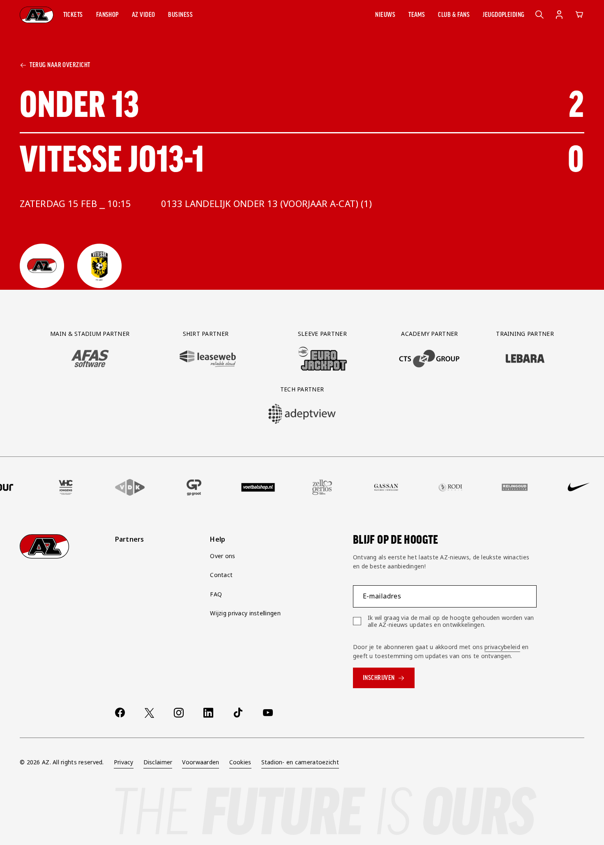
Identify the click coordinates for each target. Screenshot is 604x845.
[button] (73, 14)
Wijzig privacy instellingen (245, 613)
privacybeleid (502, 647)
